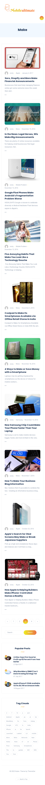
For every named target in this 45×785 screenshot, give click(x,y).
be (36, 717)
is (15, 729)
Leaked (19, 733)
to (13, 750)
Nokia (8, 742)
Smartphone (28, 746)
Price (7, 746)
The (7, 750)
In (22, 725)
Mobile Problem (21, 185)
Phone (35, 742)
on (28, 742)
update (20, 750)
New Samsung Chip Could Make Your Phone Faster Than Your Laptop (22, 428)
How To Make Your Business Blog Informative (20, 482)
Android (8, 717)
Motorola (24, 737)
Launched (9, 733)
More (8, 737)
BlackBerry (9, 721)
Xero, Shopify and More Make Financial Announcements (21, 80)
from (24, 721)
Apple (18, 73)
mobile (34, 733)
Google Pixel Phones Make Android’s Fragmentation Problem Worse (19, 195)
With (35, 750)
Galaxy (33, 721)
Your (14, 754)
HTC (16, 725)
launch (28, 729)
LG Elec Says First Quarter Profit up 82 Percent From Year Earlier (26, 659)
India (29, 725)
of (22, 742)
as (24, 717)
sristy (12, 73)
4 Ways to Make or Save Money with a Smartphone (22, 371)
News (18, 129)
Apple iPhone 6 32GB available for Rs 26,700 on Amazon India (26, 684)
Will (28, 750)
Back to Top (23, 779)
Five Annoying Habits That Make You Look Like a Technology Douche (19, 257)
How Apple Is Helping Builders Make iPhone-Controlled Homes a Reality (21, 592)
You (7, 754)
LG (27, 733)
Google (8, 725)
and (28, 713)
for (18, 721)
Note (15, 742)
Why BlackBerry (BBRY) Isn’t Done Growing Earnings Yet (25, 672)
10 (17, 713)
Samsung (19, 420)
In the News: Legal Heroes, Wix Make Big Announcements (21, 136)
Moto (15, 737)
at (30, 717)
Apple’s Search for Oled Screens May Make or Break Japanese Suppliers (20, 536)
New (33, 737)
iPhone (8, 729)
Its (21, 729)
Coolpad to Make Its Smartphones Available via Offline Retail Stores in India (20, 316)
